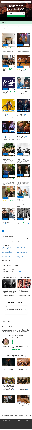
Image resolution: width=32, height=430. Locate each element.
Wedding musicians (9, 26)
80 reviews (7, 47)
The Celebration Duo (23, 295)
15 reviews (22, 69)
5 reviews (22, 177)
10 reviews (18, 222)
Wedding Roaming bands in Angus (21, 248)
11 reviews (22, 113)
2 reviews (7, 178)
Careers (18, 422)
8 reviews (7, 91)
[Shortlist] (26, 2)
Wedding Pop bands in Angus (21, 247)
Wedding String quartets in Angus (6, 247)
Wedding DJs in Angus (20, 253)
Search (24, 1)
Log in (28, 1)
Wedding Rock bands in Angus (6, 248)
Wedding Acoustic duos (16, 26)
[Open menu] (2, 2)
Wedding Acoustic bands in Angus (7, 252)
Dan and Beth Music (10, 295)
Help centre (2, 421)
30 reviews (22, 47)
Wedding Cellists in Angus (20, 256)
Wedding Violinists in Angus (6, 256)
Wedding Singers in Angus (5, 253)
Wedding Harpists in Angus (20, 255)
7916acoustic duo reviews (18, 24)
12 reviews (7, 221)
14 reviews (4, 69)
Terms (2, 422)
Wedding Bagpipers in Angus (6, 255)
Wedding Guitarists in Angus (21, 257)
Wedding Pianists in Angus (5, 257)
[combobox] (9, 28)
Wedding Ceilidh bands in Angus (21, 251)
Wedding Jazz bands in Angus (6, 251)
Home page (3, 26)
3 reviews (18, 199)
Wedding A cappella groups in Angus (22, 252)
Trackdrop (26, 427)
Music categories (11, 422)
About (17, 421)
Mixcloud (29, 427)
